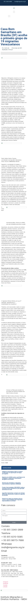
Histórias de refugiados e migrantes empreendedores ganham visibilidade (11, 483)
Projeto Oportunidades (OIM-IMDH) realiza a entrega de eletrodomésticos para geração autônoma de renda (13, 488)
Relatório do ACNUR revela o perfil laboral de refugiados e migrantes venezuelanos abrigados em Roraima (13, 478)
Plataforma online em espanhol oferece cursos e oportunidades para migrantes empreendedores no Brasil (12, 499)
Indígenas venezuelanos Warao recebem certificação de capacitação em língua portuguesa (12, 472)
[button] (14, 12)
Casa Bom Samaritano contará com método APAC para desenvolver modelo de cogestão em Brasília (13, 494)
